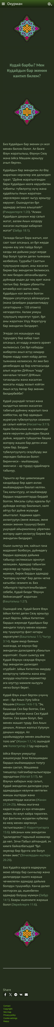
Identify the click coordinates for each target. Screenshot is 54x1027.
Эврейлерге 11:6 (24, 904)
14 (33, 741)
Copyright (7, 1008)
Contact (6, 1005)
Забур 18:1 (21, 230)
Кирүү (6, 1021)
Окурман (14, 3)
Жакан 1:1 (24, 741)
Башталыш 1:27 (15, 601)
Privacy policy (9, 1015)
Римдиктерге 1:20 (16, 212)
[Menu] (5, 4)
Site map (7, 1012)
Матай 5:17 (28, 776)
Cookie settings (10, 1018)
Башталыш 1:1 (31, 636)
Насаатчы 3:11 (38, 424)
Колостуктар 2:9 (19, 746)
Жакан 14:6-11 (26, 704)
